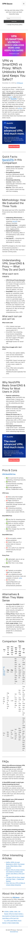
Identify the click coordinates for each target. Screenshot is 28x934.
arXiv (20, 578)
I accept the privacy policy (14, 24)
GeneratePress (14, 931)
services (14, 221)
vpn (19, 911)
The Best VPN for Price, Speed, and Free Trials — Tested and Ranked (15, 879)
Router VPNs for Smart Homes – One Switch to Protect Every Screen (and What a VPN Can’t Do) (13, 916)
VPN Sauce (7, 4)
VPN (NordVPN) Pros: (9, 474)
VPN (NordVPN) (4, 670)
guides (11, 911)
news (15, 911)
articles (6, 911)
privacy (20, 108)
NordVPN (14, 99)
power (11, 97)
